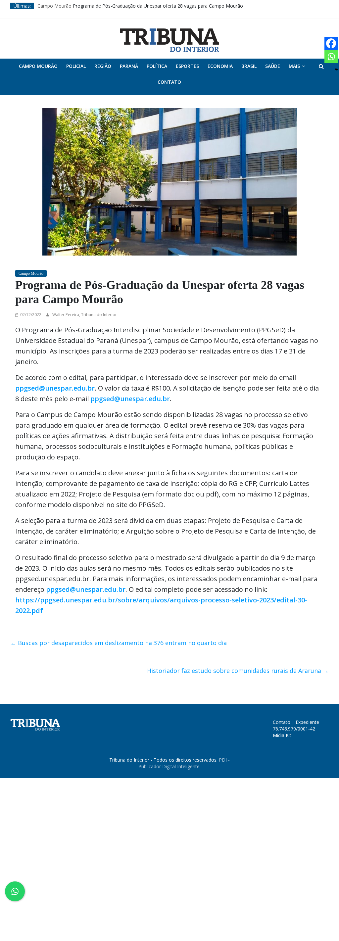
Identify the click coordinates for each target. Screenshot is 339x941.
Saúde (272, 66)
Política (157, 66)
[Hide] (336, 69)
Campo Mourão (54, 6)
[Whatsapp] (331, 56)
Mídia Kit (282, 735)
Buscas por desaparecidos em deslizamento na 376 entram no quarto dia (118, 643)
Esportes (187, 66)
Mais (294, 66)
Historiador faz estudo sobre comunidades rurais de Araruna (238, 671)
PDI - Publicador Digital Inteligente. (184, 763)
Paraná (129, 66)
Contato (169, 82)
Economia (220, 66)
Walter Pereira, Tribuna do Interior (84, 314)
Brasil (249, 66)
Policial (76, 66)
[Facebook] (331, 43)
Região (102, 66)
